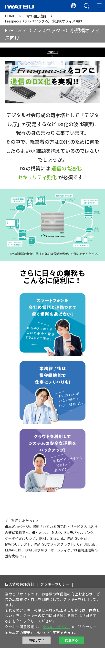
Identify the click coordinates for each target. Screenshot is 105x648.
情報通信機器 (36, 15)
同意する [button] (71, 640)
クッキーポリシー (55, 584)
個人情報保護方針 (19, 584)
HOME (10, 15)
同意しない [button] (36, 640)
